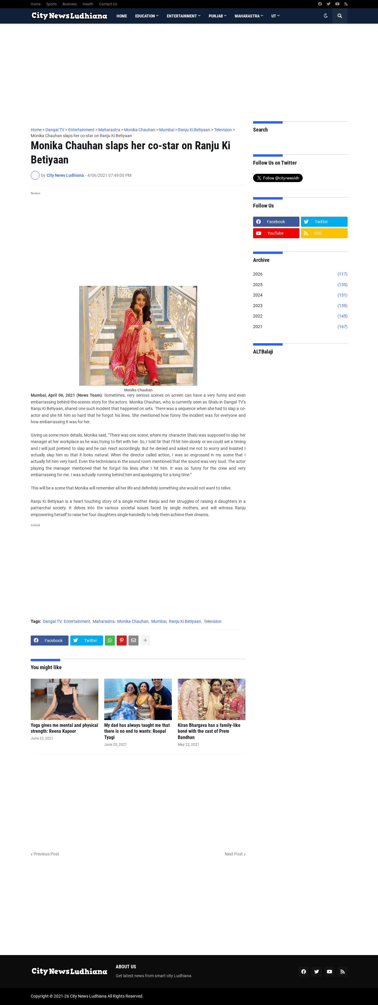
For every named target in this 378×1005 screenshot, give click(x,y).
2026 (300, 274)
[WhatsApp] (110, 641)
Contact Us (108, 4)
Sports (51, 4)
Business (70, 4)
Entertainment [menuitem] (182, 16)
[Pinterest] (122, 641)
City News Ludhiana (88, 996)
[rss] (346, 4)
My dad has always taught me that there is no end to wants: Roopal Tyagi (137, 731)
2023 (300, 305)
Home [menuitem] (122, 16)
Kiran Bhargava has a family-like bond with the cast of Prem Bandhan (209, 731)
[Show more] (145, 641)
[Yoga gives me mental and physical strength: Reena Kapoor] (64, 699)
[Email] (133, 641)
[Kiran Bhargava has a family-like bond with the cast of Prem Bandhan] (211, 699)
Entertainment (77, 621)
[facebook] (320, 4)
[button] (325, 16)
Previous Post (46, 854)
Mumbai (158, 621)
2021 (300, 326)
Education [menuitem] (145, 16)
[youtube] (337, 4)
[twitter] (328, 4)
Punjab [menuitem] (216, 16)
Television (212, 621)
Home (35, 4)
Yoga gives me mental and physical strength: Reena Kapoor (64, 728)
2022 (300, 316)
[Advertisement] (189, 72)
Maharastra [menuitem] (247, 16)
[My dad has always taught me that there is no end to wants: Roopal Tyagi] (138, 699)
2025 (300, 284)
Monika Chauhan (133, 621)
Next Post (234, 854)
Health (88, 4)
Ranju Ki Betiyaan (185, 621)
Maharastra (104, 621)
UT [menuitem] (273, 16)
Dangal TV (52, 621)
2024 (300, 295)
